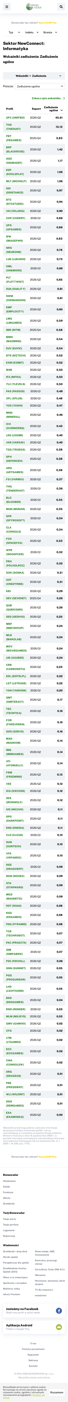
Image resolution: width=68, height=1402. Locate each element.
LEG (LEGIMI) (14, 435)
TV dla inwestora (44, 1290)
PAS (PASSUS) (15, 391)
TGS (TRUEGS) (15, 449)
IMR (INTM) (13, 329)
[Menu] (7, 7)
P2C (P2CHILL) (15, 961)
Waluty (7, 1198)
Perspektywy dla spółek (16, 1262)
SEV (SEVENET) (16, 598)
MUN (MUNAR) (15, 509)
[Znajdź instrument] (61, 7)
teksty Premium (11, 1294)
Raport (36, 108)
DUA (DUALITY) (16, 288)
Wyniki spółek (10, 1257)
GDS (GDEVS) (15, 731)
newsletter (41, 1295)
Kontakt (33, 1366)
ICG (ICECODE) (15, 790)
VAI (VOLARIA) (15, 210)
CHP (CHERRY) (15, 218)
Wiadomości (9, 1181)
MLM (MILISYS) (16, 1016)
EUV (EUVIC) (14, 348)
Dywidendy (9, 1203)
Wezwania (40, 1275)
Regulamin (33, 1354)
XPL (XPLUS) (14, 398)
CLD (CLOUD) (14, 834)
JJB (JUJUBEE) (15, 657)
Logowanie (9, 1230)
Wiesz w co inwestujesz (15, 1277)
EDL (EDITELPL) (16, 676)
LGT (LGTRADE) (16, 683)
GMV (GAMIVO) (16, 1023)
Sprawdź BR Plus (47, 22)
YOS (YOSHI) (14, 405)
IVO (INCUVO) (14, 809)
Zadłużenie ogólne (51, 109)
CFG (9, 1030)
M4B (9, 369)
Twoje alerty (9, 1219)
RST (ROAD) (14, 905)
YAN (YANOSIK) (16, 690)
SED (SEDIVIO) (15, 616)
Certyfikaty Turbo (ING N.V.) (50, 1269)
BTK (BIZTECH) (16, 355)
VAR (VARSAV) (15, 442)
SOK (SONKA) (15, 572)
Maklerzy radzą (11, 1288)
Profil (9, 108)
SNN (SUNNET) (16, 968)
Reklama (33, 1360)
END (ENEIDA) (15, 827)
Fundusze (8, 1192)
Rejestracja (9, 1236)
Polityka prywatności (33, 1349)
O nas (33, 1343)
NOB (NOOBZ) (15, 876)
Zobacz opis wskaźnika (46, 98)
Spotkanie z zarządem (15, 1283)
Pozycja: (8, 86)
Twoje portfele (11, 1224)
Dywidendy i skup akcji (15, 1251)
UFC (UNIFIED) (15, 117)
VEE (8, 783)
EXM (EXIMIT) (15, 362)
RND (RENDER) (16, 1009)
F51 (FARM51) (15, 479)
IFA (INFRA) (13, 376)
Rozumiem (56, 1392)
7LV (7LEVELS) (15, 384)
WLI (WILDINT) (15, 1094)
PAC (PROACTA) (16, 942)
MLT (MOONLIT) (16, 181)
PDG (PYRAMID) (16, 924)
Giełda (6, 1186)
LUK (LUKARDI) (16, 259)
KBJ (8, 591)
